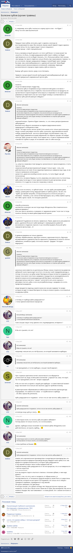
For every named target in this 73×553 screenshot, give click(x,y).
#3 (70, 81)
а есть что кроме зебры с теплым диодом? (23, 520)
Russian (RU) (6, 548)
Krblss (8, 527)
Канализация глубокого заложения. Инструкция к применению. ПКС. (21, 507)
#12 (70, 311)
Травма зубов (12, 526)
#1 (70, 25)
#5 (70, 144)
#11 (70, 296)
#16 (70, 372)
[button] (21, 5)
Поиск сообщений (19, 9)
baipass (65, 533)
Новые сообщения (6, 9)
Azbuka (9, 516)
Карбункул (10, 533)
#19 (70, 432)
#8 (70, 217)
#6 (70, 186)
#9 (70, 232)
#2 (70, 40)
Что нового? (16, 6)
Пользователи (29, 6)
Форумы (5, 6)
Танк (8, 522)
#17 (70, 402)
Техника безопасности (24, 510)
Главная (66, 548)
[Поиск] (70, 5)
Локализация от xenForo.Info (9, 551)
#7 (70, 202)
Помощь (60, 548)
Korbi (8, 510)
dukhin (65, 515)
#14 (70, 341)
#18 (70, 416)
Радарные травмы (14, 514)
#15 (70, 356)
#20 (70, 448)
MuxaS (65, 527)
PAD (66, 507)
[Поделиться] (67, 25)
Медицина (21, 527)
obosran (4, 18)
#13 (70, 327)
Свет (18, 522)
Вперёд (11, 21)
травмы (10, 532)
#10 (70, 248)
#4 (70, 101)
